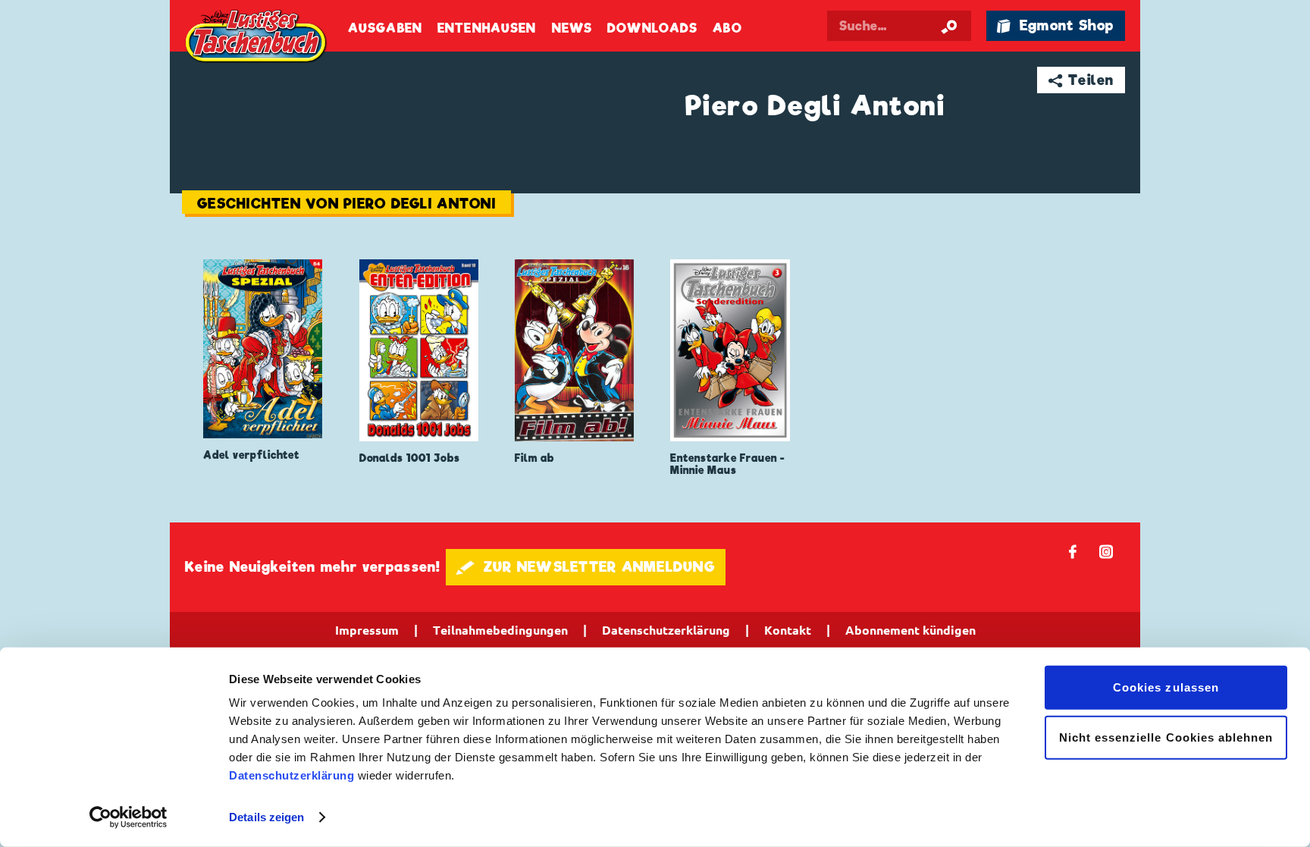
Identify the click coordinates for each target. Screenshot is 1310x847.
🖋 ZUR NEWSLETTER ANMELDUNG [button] (585, 567)
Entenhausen (486, 28)
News (572, 28)
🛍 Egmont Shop (1055, 25)
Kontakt (787, 630)
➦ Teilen (1081, 80)
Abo (727, 28)
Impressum (367, 630)
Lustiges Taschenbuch (257, 38)
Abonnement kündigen (910, 630)
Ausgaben (385, 28)
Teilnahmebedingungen (500, 630)
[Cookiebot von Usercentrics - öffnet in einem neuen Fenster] (128, 817)
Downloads (652, 28)
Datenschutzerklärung (291, 775)
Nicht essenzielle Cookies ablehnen (1166, 736)
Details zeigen (266, 817)
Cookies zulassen (1166, 687)
